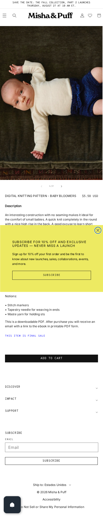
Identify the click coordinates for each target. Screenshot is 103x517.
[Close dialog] (97, 230)
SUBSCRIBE (51, 275)
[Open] (12, 504)
